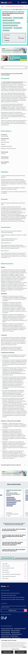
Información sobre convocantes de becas (10, 593)
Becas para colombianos (6, 634)
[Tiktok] (5, 617)
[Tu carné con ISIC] (14, 58)
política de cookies (15, 649)
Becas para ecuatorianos (16, 634)
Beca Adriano (5, 570)
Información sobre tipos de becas (8, 595)
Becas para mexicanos (15, 630)
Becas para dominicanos (6, 638)
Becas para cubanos (14, 636)
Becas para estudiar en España (7, 628)
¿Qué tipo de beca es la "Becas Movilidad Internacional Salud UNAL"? (13, 550)
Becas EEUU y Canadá (5, 630)
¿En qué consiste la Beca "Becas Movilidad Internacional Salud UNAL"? (13, 529)
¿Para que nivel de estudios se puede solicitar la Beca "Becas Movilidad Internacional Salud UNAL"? (12, 544)
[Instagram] (2, 617)
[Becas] (6, 2)
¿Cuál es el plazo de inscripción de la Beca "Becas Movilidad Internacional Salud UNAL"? (14, 536)
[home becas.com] (5, 586)
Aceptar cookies (20, 652)
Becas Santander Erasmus (8, 568)
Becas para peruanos (15, 632)
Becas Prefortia (5, 572)
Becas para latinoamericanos (20, 628)
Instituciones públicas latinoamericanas (14, 6)
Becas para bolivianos (16, 638)
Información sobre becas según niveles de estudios (12, 599)
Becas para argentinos (5, 632)
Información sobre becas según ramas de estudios (12, 597)
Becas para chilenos (5, 636)
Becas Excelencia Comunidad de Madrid (11, 574)
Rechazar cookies (7, 652)
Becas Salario (5, 578)
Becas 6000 (4, 563)
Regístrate (24, 2)
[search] (18, 2)
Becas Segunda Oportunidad (8, 576)
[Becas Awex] (14, 50)
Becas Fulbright (5, 566)
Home (2, 6)
